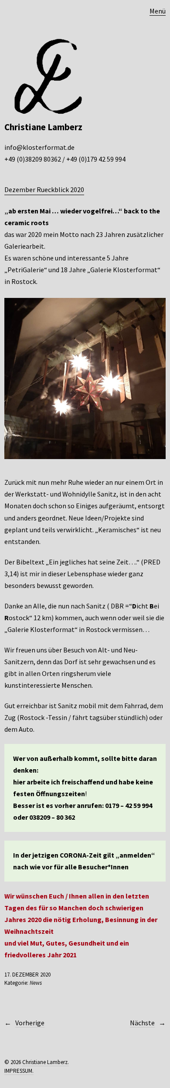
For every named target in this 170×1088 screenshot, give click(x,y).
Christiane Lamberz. (45, 1062)
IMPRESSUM (18, 1070)
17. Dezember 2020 (27, 974)
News (36, 983)
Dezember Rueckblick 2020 (44, 189)
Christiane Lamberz (43, 127)
